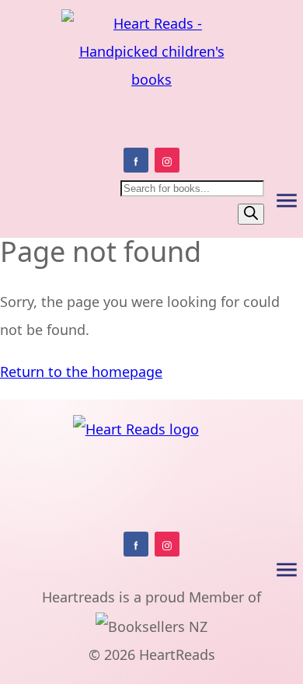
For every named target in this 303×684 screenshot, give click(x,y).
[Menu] (286, 200)
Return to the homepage (81, 371)
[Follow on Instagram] (167, 160)
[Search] (251, 214)
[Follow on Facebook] (136, 160)
